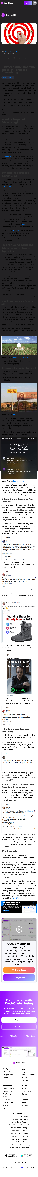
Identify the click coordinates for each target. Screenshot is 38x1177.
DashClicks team (18, 898)
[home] (7, 3)
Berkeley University (20, 357)
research (15, 231)
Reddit (15, 414)
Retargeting (6, 156)
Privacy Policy (20, 1167)
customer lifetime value (10, 187)
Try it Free (28, 3)
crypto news (27, 224)
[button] (35, 3)
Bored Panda (18, 481)
